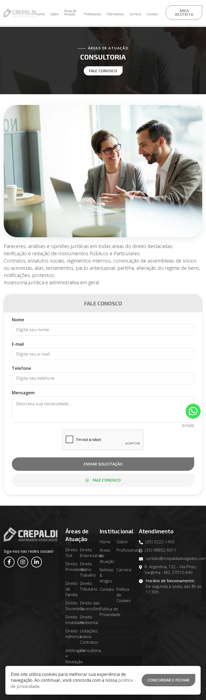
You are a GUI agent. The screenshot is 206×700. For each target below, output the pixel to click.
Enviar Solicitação (103, 463)
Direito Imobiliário (74, 619)
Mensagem (23, 393)
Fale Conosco (103, 70)
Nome (18, 320)
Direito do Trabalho (88, 569)
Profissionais (92, 14)
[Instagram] (22, 562)
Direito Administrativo (78, 633)
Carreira (135, 14)
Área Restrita (184, 12)
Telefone (21, 368)
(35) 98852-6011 (160, 550)
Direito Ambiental (89, 619)
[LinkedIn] (36, 562)
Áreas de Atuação (70, 12)
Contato (152, 14)
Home (40, 14)
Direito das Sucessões (90, 605)
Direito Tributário (88, 586)
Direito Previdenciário (78, 566)
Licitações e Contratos (89, 636)
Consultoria (90, 650)
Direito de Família (71, 589)
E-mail (18, 344)
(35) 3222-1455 (160, 541)
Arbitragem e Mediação (75, 656)
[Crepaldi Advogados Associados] (20, 12)
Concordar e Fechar (168, 680)
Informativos (115, 14)
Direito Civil (71, 552)
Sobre (54, 14)
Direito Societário (74, 605)
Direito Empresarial (91, 552)
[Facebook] (9, 562)
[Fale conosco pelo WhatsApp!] (193, 411)
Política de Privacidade (110, 611)
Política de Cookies (123, 594)
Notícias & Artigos (107, 575)
